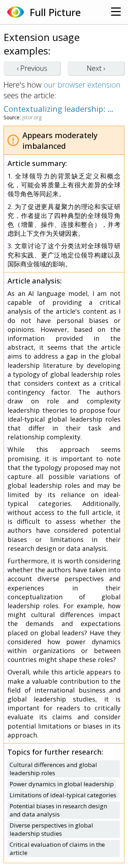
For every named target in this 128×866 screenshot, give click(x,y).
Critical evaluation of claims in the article (57, 848)
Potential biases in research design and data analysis (58, 810)
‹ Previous (32, 68)
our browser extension (82, 84)
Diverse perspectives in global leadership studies (51, 829)
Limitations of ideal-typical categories (63, 795)
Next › (96, 68)
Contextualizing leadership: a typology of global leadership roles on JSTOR (60, 108)
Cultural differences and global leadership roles (53, 769)
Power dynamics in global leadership (62, 784)
